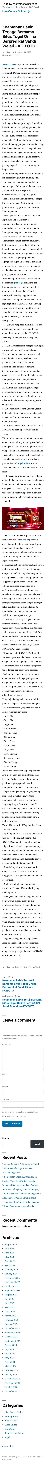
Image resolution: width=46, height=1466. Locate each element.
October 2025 (11, 1286)
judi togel (18, 282)
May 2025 (9, 1307)
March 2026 (10, 1265)
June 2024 (9, 1353)
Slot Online (10, 1428)
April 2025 (10, 1311)
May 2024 (9, 1357)
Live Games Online (14, 11)
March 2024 (10, 1366)
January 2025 (11, 1324)
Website (5, 1099)
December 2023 (12, 1378)
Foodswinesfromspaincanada (20, 3)
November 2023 (12, 1382)
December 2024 (12, 1328)
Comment (6, 1045)
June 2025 (9, 1303)
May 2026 (9, 1256)
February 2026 (11, 1269)
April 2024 (10, 1361)
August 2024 (11, 1345)
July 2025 (9, 1298)
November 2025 (12, 1282)
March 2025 (10, 1315)
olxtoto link (7, 1446)
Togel (37, 967)
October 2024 (11, 1336)
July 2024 (9, 1349)
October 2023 (11, 1387)
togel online (24, 463)
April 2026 (10, 1261)
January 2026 (11, 1273)
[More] (28, 11)
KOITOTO (8, 64)
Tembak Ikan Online (14, 1433)
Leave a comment (12, 55)
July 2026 (9, 1248)
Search (5, 1137)
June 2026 (9, 1252)
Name (5, 1074)
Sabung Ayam (11, 1416)
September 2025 (12, 1290)
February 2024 (11, 1370)
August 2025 (11, 1294)
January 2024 (11, 1374)
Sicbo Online (11, 1424)
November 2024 (12, 1332)
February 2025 (11, 1319)
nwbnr (7, 52)
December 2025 (12, 1277)
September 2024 (12, 1340)
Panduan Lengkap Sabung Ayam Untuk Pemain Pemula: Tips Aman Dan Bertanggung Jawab (20, 1168)
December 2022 (12, 1391)
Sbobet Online (11, 1420)
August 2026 (11, 1244)
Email (5, 1087)
